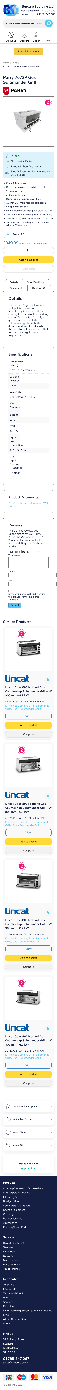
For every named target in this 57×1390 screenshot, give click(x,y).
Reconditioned (11, 1264)
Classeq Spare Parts (15, 1227)
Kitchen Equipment (14, 1209)
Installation (9, 1251)
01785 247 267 (16, 1358)
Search (49, 23)
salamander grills (18, 323)
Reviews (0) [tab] (39, 288)
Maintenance (11, 1260)
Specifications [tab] (35, 282)
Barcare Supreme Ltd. (38, 6)
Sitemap (8, 1323)
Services (8, 1247)
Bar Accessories (12, 1218)
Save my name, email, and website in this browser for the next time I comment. (27, 597)
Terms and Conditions (16, 1293)
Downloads (10, 1306)
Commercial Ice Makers (16, 1205)
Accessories (10, 1222)
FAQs (6, 1314)
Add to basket (28, 260)
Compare (28, 268)
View (28, 716)
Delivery (8, 1255)
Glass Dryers (10, 1197)
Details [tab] (14, 282)
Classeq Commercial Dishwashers (23, 1188)
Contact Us (9, 1288)
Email (12, 580)
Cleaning (8, 1214)
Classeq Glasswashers (16, 1192)
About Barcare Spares (16, 1319)
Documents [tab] (16, 288)
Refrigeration (11, 1201)
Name (12, 571)
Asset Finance (11, 1268)
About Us (8, 1284)
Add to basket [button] (28, 725)
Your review (15, 555)
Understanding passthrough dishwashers (27, 1310)
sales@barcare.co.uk (15, 1362)
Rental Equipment (28, 51)
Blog (6, 1297)
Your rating (14, 551)
